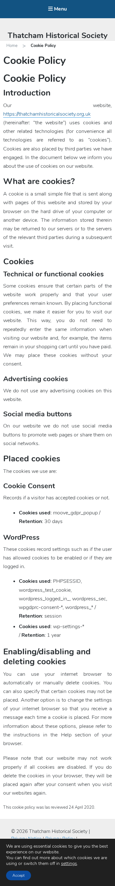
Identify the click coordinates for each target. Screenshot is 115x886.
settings (69, 864)
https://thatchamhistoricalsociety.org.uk (47, 114)
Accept (18, 875)
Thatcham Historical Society (58, 35)
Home (12, 46)
